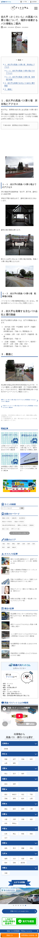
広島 (33, 543)
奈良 (5, 823)
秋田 (31, 759)
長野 (18, 543)
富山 (5, 773)
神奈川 (14, 547)
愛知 (13, 543)
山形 (5, 763)
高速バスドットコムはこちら (19, 911)
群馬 (14, 798)
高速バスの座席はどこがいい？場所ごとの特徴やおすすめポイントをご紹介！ (23, 580)
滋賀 (31, 819)
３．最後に (8, 89)
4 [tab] (21, 906)
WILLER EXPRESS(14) (8, 525)
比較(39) (14, 518)
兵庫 (28, 543)
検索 (22, 508)
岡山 (14, 834)
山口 (5, 838)
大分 (14, 858)
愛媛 (22, 848)
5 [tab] (23, 906)
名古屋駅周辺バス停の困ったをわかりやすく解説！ (23, 644)
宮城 (22, 759)
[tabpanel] (19, 896)
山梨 (31, 798)
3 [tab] (18, 906)
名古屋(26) (22, 518)
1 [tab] (13, 906)
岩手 (14, 759)
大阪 (3, 543)
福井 (22, 773)
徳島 (5, 848)
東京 (8, 543)
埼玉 (22, 794)
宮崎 (14, 862)
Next (37, 895)
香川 (3, 547)
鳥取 (22, 834)
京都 (23, 543)
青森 (5, 759)
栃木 (22, 798)
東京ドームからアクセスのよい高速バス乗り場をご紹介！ (23, 625)
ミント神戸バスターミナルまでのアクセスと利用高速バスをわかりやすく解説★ (23, 635)
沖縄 (5, 873)
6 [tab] (25, 906)
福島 (14, 763)
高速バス (9, 935)
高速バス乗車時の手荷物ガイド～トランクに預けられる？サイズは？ (23, 571)
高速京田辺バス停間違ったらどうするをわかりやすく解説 (23, 654)
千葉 (31, 794)
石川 (14, 773)
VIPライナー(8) (15, 529)
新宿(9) (32, 525)
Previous (1, 895)
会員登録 (34, 1)
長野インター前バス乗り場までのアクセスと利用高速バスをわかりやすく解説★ (18, 400)
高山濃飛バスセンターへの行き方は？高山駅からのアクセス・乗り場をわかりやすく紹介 (23, 615)
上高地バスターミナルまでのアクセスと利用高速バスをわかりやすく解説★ (9, 447)
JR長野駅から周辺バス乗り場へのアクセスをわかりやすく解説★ (9, 468)
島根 (31, 834)
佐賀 (22, 858)
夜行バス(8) (5, 529)
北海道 (6, 749)
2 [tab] (16, 906)
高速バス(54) (5, 518)
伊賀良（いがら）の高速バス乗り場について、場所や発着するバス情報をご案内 (28, 447)
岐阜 (14, 809)
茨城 (5, 798)
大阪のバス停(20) (19, 521)
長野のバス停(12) (22, 525)
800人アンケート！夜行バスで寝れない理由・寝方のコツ (23, 590)
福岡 (8, 547)
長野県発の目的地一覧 (29, 935)
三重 (31, 809)
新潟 (5, 784)
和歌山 (14, 823)
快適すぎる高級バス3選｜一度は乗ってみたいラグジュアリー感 (23, 599)
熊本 (5, 862)
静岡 (22, 809)
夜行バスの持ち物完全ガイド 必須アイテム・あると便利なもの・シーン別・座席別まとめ (23, 561)
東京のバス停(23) (7, 521)
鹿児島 (23, 862)
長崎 (31, 858)
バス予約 (24, 1)
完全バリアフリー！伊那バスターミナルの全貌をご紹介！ (28, 468)
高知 (31, 848)
